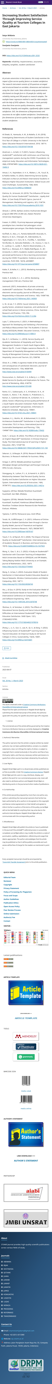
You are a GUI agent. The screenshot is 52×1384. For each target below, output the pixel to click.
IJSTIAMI (7, 1272)
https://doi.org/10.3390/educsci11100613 (19, 333)
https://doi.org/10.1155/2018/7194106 (17, 146)
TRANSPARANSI (10, 1316)
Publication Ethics (11, 903)
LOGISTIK (7, 1298)
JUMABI (7, 1280)
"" (14, 862)
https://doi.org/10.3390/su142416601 (17, 640)
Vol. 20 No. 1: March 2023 (28, 8)
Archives (13, 8)
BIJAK (6, 1265)
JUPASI (6, 1291)
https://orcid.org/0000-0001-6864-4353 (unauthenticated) (26, 41)
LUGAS (6, 1301)
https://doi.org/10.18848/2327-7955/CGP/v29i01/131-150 (25, 448)
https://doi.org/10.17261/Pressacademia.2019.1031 (23, 205)
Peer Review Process (12, 910)
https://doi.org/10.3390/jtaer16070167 (17, 531)
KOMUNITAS (9, 1294)
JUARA (6, 1276)
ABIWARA (7, 1262)
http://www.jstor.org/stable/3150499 (16, 371)
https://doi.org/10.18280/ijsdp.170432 (29, 430)
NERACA (7, 1305)
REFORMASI (8, 1312)
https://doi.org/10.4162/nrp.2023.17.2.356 (19, 316)
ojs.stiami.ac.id (17, 1339)
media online (26, 1108)
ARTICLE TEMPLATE (26, 1018)
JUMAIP (7, 1283)
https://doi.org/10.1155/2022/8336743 (17, 584)
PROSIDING (8, 1309)
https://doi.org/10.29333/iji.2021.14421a (28, 485)
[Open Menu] (2, 2)
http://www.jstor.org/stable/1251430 (16, 386)
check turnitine (11, 658)
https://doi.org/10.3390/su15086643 (16, 188)
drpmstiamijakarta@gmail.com (21, 1331)
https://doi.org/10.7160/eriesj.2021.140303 (19, 298)
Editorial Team (10, 877)
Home (4, 8)
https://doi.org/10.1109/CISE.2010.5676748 (19, 602)
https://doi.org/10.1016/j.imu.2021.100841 (19, 413)
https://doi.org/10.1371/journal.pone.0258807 (20, 264)
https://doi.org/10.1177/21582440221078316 (20, 622)
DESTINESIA (8, 1269)
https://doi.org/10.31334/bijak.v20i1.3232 (23, 55)
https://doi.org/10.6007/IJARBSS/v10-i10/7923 (26, 546)
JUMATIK (7, 1287)
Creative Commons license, (33, 772)
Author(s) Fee (9, 917)
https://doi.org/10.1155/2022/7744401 (17, 566)
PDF (7, 648)
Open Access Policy (12, 906)
